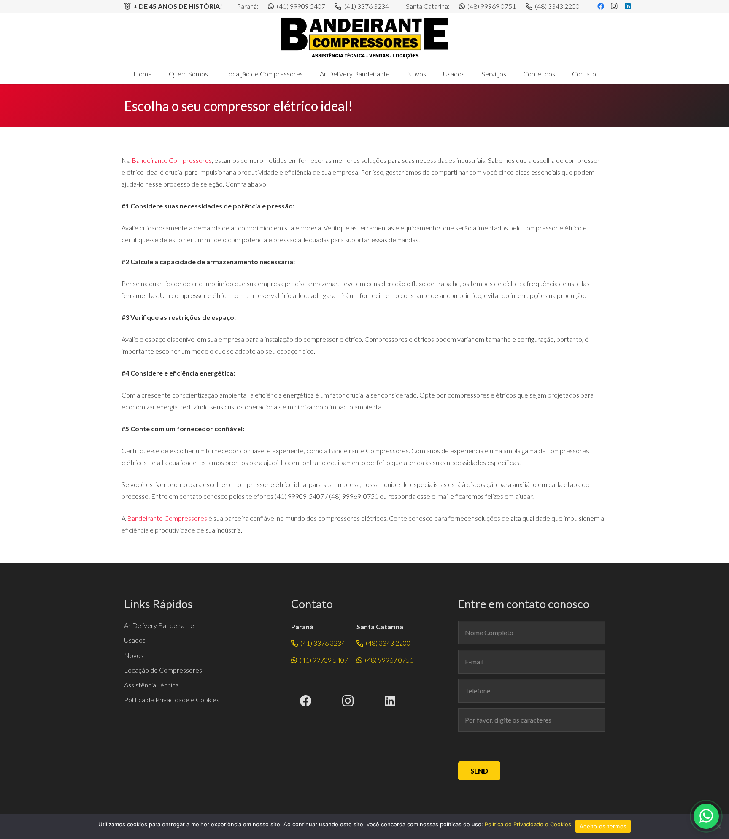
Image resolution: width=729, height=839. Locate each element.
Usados (135, 640)
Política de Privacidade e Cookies (171, 700)
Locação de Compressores (163, 670)
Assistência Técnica (151, 685)
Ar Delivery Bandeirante (159, 625)
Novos (133, 655)
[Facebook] (306, 701)
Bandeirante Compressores (172, 160)
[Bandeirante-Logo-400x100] (364, 38)
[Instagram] (348, 701)
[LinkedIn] (390, 701)
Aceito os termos (603, 826)
